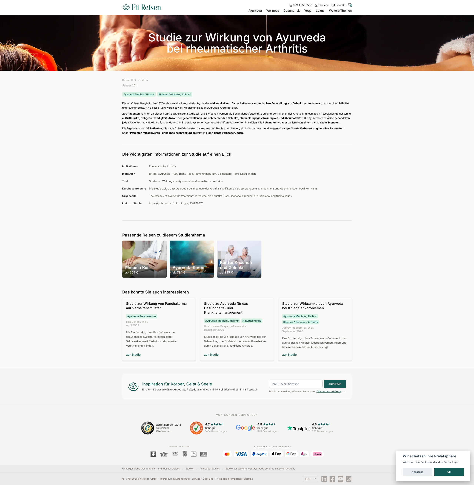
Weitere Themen (340, 10)
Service (196, 478)
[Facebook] (332, 479)
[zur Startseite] (141, 7)
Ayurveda (255, 10)
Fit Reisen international (229, 478)
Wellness (272, 10)
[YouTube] (340, 479)
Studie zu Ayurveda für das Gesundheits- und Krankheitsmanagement (226, 308)
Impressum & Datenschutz (175, 478)
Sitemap (248, 478)
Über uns (208, 478)
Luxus (320, 10)
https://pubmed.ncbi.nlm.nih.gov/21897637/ (176, 203)
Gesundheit (291, 10)
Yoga (307, 10)
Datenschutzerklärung (329, 391)
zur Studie (133, 354)
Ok (449, 471)
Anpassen (417, 471)
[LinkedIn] (324, 479)
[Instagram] (349, 479)
